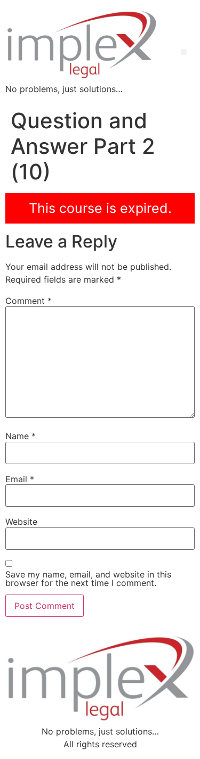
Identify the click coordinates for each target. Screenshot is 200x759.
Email (19, 479)
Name (20, 436)
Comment (28, 300)
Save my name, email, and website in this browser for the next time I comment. (88, 578)
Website (21, 521)
